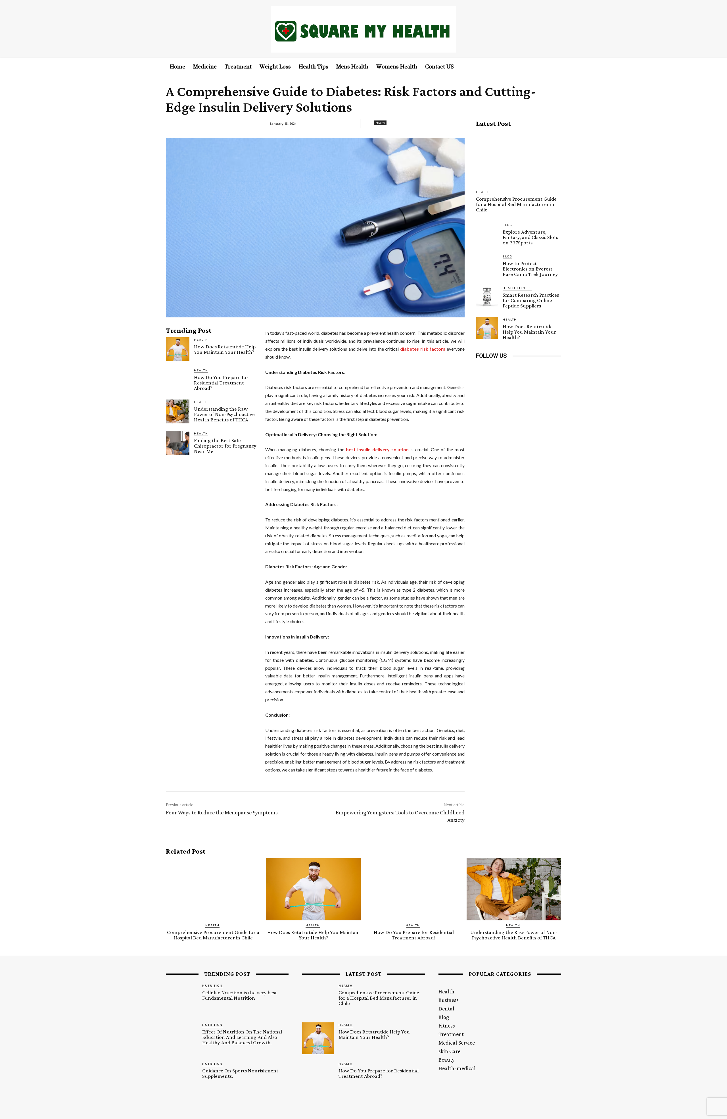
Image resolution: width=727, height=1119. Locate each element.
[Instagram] (494, 369)
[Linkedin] (506, 369)
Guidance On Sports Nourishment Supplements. (240, 1073)
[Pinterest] (519, 369)
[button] (547, 66)
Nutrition (212, 985)
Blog (507, 224)
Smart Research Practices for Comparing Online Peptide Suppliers (531, 300)
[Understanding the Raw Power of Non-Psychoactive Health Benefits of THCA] (177, 411)
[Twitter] (532, 369)
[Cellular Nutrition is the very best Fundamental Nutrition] (182, 999)
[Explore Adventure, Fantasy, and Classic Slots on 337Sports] (487, 233)
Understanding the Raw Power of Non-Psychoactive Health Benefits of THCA (224, 414)
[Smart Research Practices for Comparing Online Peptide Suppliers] (487, 297)
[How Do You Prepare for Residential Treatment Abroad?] (177, 380)
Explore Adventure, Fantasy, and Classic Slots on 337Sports (530, 237)
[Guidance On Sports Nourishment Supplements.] (182, 1077)
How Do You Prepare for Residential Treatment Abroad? (221, 382)
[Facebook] (481, 369)
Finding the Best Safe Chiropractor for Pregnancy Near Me (225, 445)
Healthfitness (517, 288)
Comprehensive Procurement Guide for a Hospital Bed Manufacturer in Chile (516, 204)
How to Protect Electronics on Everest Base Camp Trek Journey (530, 268)
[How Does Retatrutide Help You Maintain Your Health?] (177, 349)
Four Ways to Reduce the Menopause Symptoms (222, 812)
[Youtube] (545, 369)
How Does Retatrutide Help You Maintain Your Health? (225, 349)
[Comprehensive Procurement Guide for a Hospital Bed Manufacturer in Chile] (518, 158)
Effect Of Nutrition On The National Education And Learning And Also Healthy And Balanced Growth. (242, 1037)
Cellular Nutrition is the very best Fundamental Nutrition (239, 995)
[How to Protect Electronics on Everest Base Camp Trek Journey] (487, 265)
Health (380, 123)
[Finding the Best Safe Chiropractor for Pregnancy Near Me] (177, 443)
